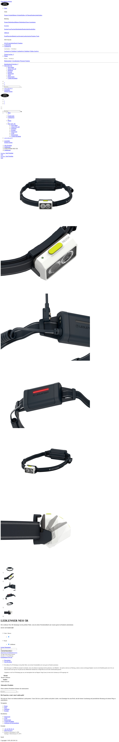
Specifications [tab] (8, 662)
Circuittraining (16, 61)
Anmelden (7, 90)
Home (6, 706)
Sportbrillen (32, 29)
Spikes (40, 15)
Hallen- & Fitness (26, 15)
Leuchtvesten (19, 36)
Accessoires (6, 25)
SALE (6, 43)
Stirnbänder (19, 29)
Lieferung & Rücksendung (11, 723)
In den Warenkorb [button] (6, 647)
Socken (6, 29)
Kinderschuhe (35, 15)
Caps (9, 29)
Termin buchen (9, 54)
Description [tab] (7, 660)
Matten (14, 36)
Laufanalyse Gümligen (23, 51)
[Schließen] (1, 108)
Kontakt (6, 711)
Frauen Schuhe (8, 15)
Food (5, 36)
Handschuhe (25, 29)
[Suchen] (21, 111)
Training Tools (35, 36)
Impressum (7, 716)
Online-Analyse (34, 51)
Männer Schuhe (16, 15)
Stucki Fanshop (18, 43)
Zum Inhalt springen (6, 1)
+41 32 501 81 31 (9, 729)
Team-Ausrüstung (31, 22)
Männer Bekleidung (20, 22)
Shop (5, 707)
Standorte (6, 709)
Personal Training (25, 61)
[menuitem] (5, 8)
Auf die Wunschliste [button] (6, 651)
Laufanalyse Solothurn (10, 51)
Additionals (6, 32)
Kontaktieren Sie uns (6, 657)
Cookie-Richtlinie (9, 721)
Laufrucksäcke (27, 36)
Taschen (13, 29)
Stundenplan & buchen (11, 64)
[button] (7, 153)
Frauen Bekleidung (9, 22)
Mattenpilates (7, 61)
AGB (5, 718)
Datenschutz (7, 720)
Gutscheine (11, 43)
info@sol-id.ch (8, 730)
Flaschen (9, 36)
